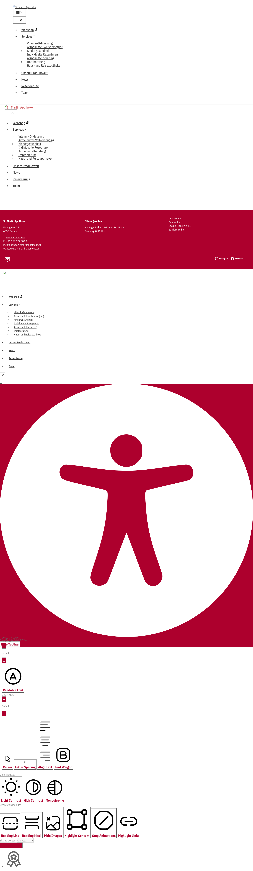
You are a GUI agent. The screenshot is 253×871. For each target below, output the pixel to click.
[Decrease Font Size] (4, 660)
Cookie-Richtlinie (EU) (180, 226)
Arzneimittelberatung (25, 327)
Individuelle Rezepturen (26, 323)
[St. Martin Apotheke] (19, 107)
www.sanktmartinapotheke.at (23, 248)
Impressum (175, 218)
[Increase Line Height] (4, 699)
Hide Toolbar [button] (10, 644)
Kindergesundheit (23, 319)
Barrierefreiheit (177, 229)
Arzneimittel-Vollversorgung (29, 316)
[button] (1, 381)
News (25, 79)
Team (24, 92)
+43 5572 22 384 (15, 237)
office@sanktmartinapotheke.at (24, 245)
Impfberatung (21, 331)
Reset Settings (11, 845)
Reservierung (30, 86)
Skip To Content (8, 840)
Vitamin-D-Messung (24, 312)
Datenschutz (175, 222)
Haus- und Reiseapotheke (43, 65)
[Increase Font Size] (4, 646)
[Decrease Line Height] (4, 713)
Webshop (27, 29)
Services (26, 36)
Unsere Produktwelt (34, 72)
